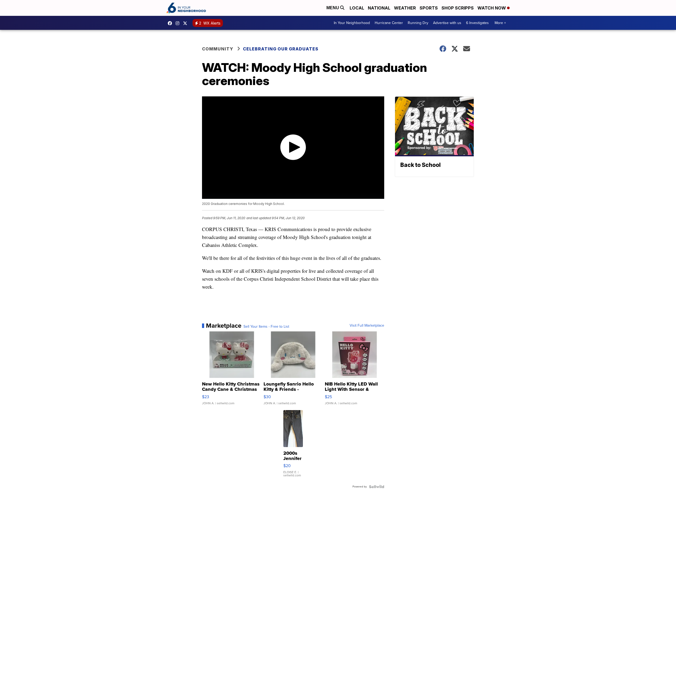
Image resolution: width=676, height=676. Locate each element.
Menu (333, 8)
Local (357, 8)
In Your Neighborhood (352, 23)
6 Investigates (477, 23)
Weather (405, 8)
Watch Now (492, 8)
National (379, 8)
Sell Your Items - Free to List (266, 326)
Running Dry (418, 23)
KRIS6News (171, 23)
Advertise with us (447, 23)
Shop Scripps (458, 8)
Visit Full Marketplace (367, 325)
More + (500, 23)
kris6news (179, 23)
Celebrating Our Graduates (280, 48)
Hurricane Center (389, 23)
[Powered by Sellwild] (376, 487)
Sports (429, 8)
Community (217, 48)
